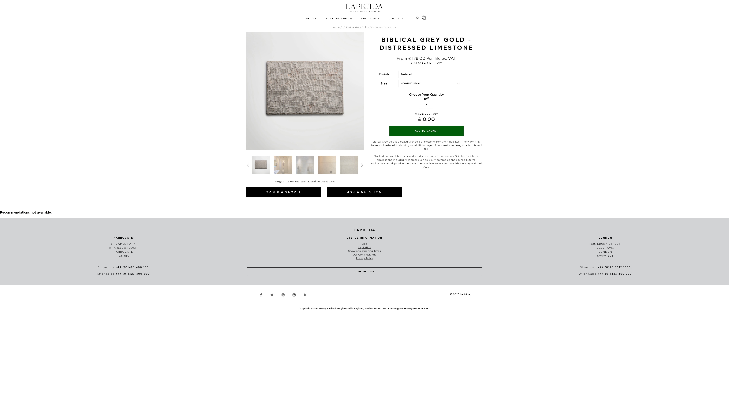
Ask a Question (364, 192)
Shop (309, 18)
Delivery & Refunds (364, 255)
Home (336, 27)
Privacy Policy (364, 258)
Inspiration (364, 247)
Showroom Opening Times (364, 251)
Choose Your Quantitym (426, 97)
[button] (362, 165)
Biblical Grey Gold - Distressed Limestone (371, 27)
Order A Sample (283, 192)
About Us (369, 18)
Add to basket (426, 130)
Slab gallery (337, 18)
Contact (396, 18)
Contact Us (364, 271)
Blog (364, 244)
